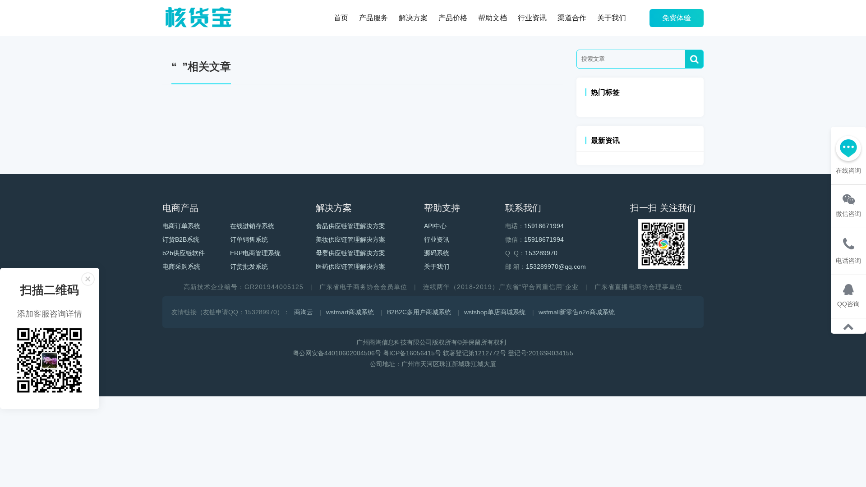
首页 (341, 18)
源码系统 (436, 253)
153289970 (541, 253)
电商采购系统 (181, 266)
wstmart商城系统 (350, 312)
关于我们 (611, 18)
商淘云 (303, 312)
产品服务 (373, 18)
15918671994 (544, 226)
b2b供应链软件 (183, 253)
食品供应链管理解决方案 (350, 226)
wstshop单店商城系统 (494, 312)
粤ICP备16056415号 (412, 353)
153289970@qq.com (556, 266)
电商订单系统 (181, 226)
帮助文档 (492, 18)
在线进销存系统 (252, 226)
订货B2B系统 (180, 239)
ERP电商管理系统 (255, 253)
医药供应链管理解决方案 (350, 266)
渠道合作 (571, 18)
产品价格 (452, 18)
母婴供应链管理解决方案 (350, 253)
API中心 (435, 226)
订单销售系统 (249, 239)
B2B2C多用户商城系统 (419, 312)
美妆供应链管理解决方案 (350, 239)
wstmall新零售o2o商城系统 (577, 312)
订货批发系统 (249, 266)
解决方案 (413, 18)
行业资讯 (532, 18)
